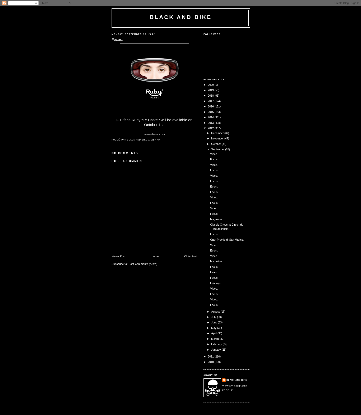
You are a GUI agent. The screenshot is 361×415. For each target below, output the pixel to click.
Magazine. (216, 219)
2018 (211, 95)
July (214, 317)
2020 (211, 84)
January (216, 349)
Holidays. (215, 283)
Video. (214, 154)
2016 (211, 106)
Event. (214, 186)
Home (155, 256)
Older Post (190, 256)
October (216, 144)
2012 (211, 128)
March (215, 338)
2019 (211, 90)
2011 (211, 356)
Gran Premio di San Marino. (227, 239)
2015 (211, 112)
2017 (211, 101)
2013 (211, 122)
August (216, 311)
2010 (211, 362)
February (217, 344)
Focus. (214, 159)
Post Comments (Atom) (142, 264)
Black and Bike (181, 17)
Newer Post (119, 256)
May (214, 327)
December (217, 133)
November (217, 138)
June (214, 322)
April (214, 333)
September (218, 149)
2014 (211, 117)
